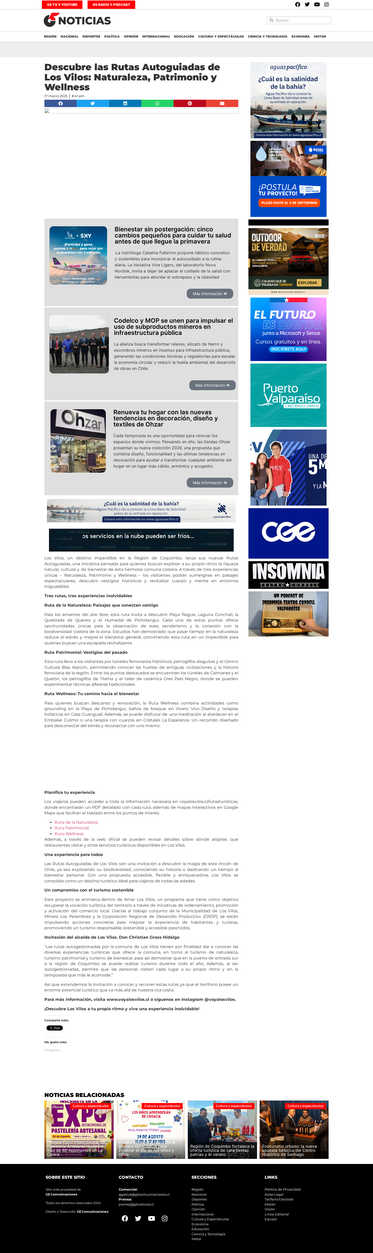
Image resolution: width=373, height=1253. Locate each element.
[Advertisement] (288, 670)
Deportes (91, 36)
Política (112, 36)
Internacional (156, 36)
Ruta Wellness (69, 833)
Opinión (131, 36)
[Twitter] (307, 4)
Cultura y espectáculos (221, 36)
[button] (60, 103)
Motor (320, 36)
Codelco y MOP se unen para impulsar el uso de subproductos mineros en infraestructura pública (173, 326)
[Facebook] (297, 4)
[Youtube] (316, 4)
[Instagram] (326, 4)
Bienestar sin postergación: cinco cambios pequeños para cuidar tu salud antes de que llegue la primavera (173, 235)
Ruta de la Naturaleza (76, 822)
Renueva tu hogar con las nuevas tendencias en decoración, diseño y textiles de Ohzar (165, 418)
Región (50, 36)
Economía (301, 36)
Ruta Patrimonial (72, 828)
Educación (184, 36)
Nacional (69, 36)
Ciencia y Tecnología (267, 36)
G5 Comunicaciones (61, 1194)
